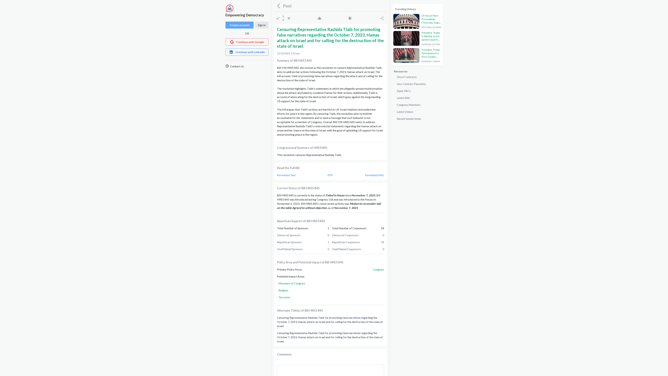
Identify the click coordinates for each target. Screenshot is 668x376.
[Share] (382, 18)
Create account (240, 25)
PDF (330, 175)
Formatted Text (286, 175)
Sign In (262, 25)
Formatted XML (374, 175)
